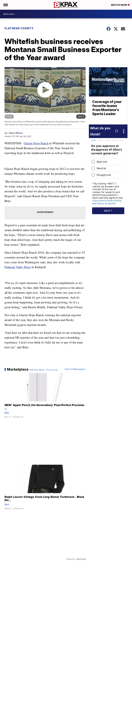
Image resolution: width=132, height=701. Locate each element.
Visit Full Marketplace (75, 369)
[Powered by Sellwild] (81, 559)
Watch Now (119, 4)
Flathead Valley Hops (18, 267)
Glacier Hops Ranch (36, 143)
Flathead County (19, 28)
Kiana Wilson (16, 132)
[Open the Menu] (5, 5)
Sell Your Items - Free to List (44, 370)
